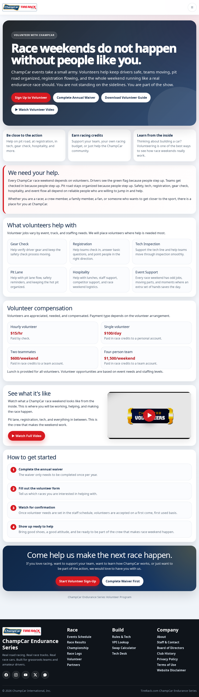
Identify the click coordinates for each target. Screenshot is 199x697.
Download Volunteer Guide (126, 97)
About (161, 637)
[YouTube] (26, 675)
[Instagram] (16, 675)
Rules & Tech (121, 637)
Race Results (76, 642)
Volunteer (74, 659)
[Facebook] (6, 675)
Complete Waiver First (123, 581)
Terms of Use (166, 665)
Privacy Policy (167, 659)
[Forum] (45, 675)
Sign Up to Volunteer (31, 97)
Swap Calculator (124, 648)
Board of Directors (170, 648)
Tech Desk (119, 653)
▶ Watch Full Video (26, 436)
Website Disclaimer (171, 670)
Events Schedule (79, 637)
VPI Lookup (120, 642)
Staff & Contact (168, 642)
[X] (35, 675)
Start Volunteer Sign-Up (77, 581)
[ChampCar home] (22, 7)
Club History (166, 653)
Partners (73, 665)
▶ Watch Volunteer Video (34, 109)
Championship (78, 648)
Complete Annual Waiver (76, 97)
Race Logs (74, 653)
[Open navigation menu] (192, 7)
